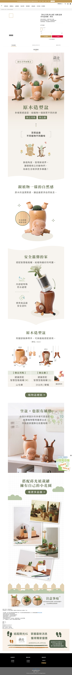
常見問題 (28, 660)
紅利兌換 (38, 6)
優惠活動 (6, 6)
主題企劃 (33, 6)
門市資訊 (12, 661)
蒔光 (5, 9)
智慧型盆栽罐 (39, 612)
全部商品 (2, 9)
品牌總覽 (17, 6)
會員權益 (28, 661)
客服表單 (43, 660)
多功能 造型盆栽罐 (10, 9)
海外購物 (43, 6)
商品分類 (22, 6)
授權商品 (11, 6)
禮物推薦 (27, 6)
